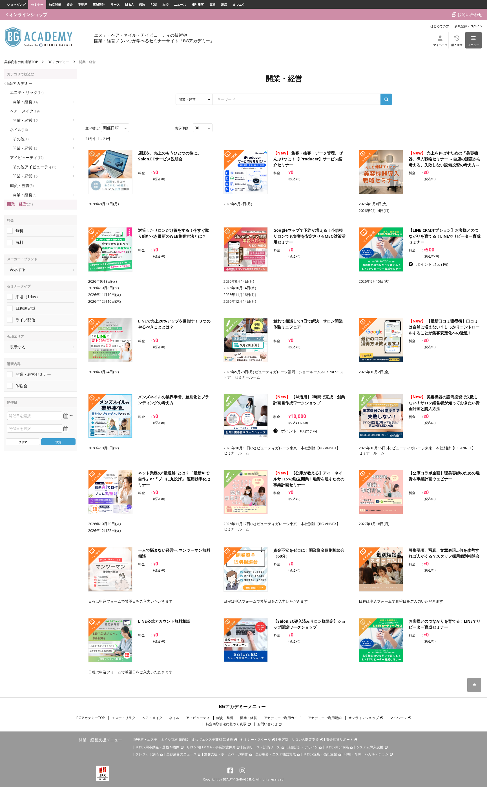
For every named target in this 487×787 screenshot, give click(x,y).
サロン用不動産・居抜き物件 (157, 747)
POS (153, 4)
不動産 (82, 4)
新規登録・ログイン (468, 26)
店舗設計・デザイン (302, 747)
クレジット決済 (147, 754)
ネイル (19, 129)
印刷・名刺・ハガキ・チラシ (366, 754)
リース (115, 4)
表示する (18, 269)
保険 (142, 4)
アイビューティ (26, 157)
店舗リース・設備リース (261, 747)
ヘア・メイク (24, 111)
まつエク (239, 4)
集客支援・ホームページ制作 (226, 754)
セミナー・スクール (255, 739)
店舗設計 (99, 4)
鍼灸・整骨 (22, 185)
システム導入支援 (369, 747)
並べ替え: (92, 128)
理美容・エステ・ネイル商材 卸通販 (161, 739)
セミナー (37, 4)
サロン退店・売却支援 (320, 754)
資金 (70, 4)
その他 (20, 139)
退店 (224, 4)
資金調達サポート (339, 739)
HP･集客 (198, 4)
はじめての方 (439, 26)
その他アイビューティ (34, 166)
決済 (165, 4)
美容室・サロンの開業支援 (298, 739)
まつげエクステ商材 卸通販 (212, 739)
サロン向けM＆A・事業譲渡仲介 (211, 747)
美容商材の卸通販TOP (21, 61)
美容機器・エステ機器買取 (275, 754)
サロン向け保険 (337, 747)
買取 (212, 4)
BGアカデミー (58, 61)
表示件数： (183, 128)
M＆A (129, 4)
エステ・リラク (26, 92)
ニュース (180, 4)
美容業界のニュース (181, 754)
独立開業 (55, 4)
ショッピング (16, 4)
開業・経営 (25, 101)
